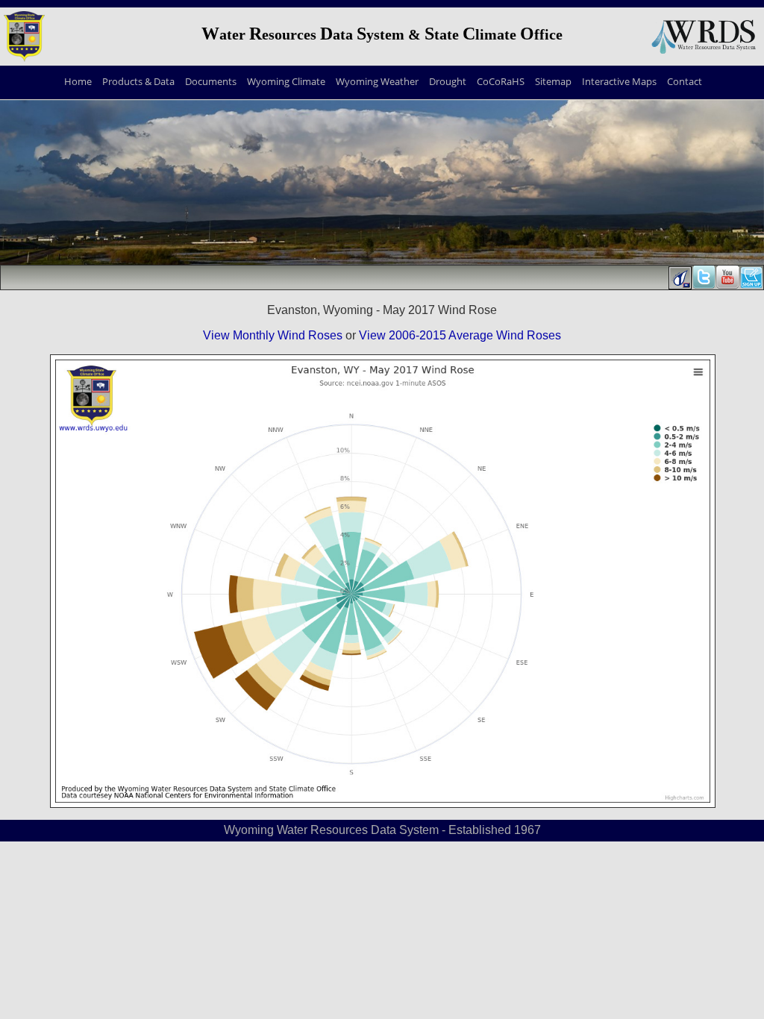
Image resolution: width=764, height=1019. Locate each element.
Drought (447, 81)
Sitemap (553, 81)
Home (78, 81)
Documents (211, 81)
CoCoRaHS (501, 81)
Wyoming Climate (286, 81)
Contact (684, 81)
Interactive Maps (619, 81)
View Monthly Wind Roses (272, 335)
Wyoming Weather (377, 81)
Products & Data (138, 81)
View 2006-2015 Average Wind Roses (460, 335)
